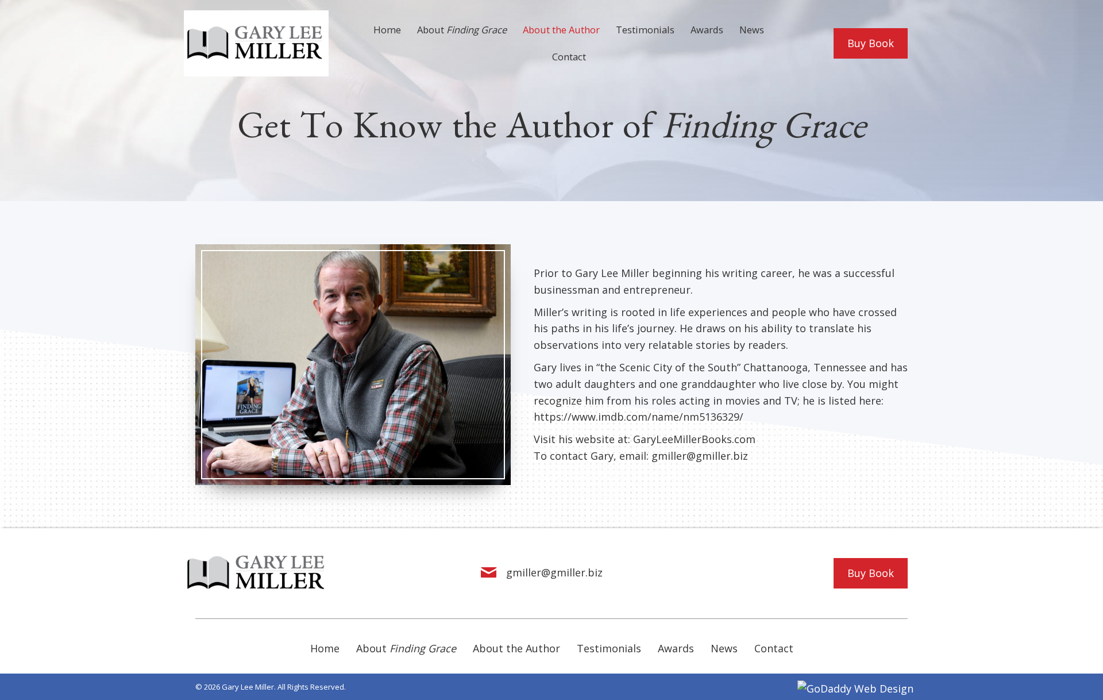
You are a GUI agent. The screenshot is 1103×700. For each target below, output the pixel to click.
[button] (871, 43)
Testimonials (609, 648)
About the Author (516, 648)
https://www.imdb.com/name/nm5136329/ (638, 417)
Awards (676, 648)
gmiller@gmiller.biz (699, 456)
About (406, 648)
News (724, 648)
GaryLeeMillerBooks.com (694, 439)
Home (325, 648)
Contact (773, 648)
